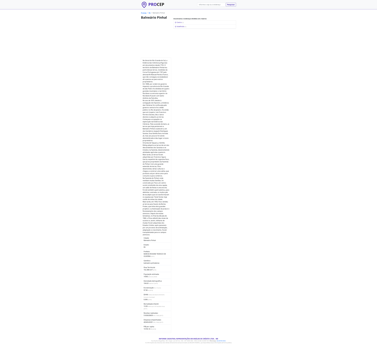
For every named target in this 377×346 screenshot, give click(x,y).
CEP (156, 4)
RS (150, 13)
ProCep (143, 13)
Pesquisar (231, 5)
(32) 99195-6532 (221, 341)
